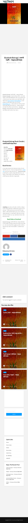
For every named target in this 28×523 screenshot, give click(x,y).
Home (7, 442)
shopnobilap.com (6, 103)
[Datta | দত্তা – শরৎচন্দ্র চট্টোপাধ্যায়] (14, 317)
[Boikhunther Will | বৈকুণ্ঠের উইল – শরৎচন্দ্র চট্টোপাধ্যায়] (14, 337)
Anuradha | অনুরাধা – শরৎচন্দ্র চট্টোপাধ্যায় (11, 376)
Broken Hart (7, 324)
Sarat (5, 310)
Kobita (7, 447)
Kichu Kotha (8, 450)
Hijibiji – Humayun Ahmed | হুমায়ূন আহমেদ (14, 471)
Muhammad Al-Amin (12, 62)
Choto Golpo (9, 445)
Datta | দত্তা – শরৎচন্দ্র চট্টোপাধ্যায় (12, 312)
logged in (10, 300)
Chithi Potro (8, 453)
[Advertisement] (14, 39)
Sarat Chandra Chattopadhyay (14, 100)
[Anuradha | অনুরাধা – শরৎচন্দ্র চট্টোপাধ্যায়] (14, 379)
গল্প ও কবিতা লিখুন (9, 455)
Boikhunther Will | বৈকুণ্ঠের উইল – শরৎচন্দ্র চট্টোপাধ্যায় (13, 334)
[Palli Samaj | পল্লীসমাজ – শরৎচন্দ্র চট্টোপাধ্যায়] (14, 358)
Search (14, 414)
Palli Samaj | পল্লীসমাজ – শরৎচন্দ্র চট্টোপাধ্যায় (12, 355)
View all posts (6, 254)
